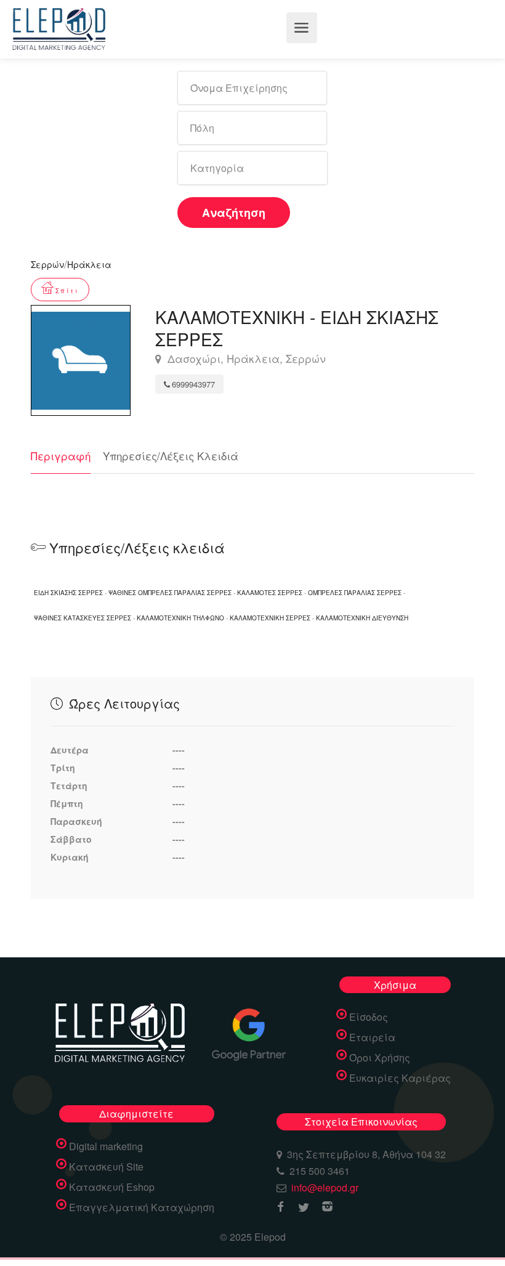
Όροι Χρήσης (379, 1058)
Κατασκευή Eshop (112, 1187)
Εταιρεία (372, 1037)
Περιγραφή (61, 455)
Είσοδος (368, 1017)
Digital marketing (106, 1146)
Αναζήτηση (233, 213)
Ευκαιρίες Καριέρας (400, 1078)
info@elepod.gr (324, 1187)
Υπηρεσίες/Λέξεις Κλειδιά (170, 455)
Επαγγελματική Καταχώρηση (141, 1207)
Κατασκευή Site (106, 1167)
